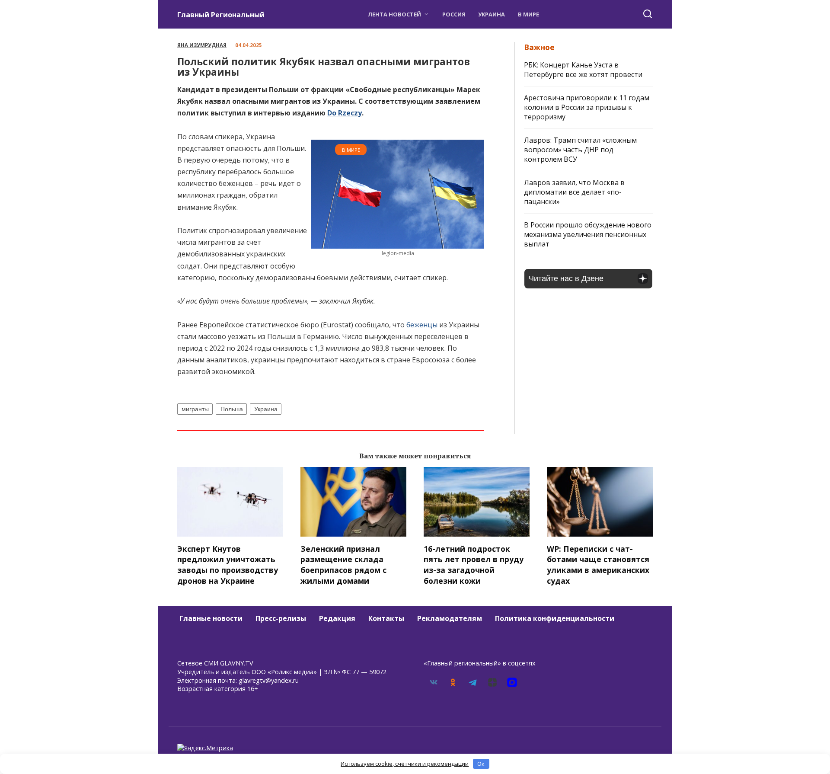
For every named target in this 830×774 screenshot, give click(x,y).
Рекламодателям (449, 618)
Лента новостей (394, 14)
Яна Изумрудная (202, 45)
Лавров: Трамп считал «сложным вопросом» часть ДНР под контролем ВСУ (580, 149)
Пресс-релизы (280, 618)
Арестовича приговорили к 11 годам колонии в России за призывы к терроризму (586, 107)
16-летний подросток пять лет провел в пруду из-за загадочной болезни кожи (474, 565)
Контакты (386, 618)
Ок (481, 764)
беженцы (421, 324)
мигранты (195, 409)
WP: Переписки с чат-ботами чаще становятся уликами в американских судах (598, 565)
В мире (528, 14)
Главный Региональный (221, 14)
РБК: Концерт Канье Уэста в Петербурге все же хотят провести (583, 69)
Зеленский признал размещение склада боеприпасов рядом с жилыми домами (343, 565)
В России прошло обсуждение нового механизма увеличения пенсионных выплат (587, 234)
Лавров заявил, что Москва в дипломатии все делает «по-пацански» (574, 192)
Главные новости (211, 618)
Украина (491, 14)
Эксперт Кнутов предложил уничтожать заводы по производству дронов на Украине (227, 565)
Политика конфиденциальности (554, 618)
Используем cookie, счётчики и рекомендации (405, 764)
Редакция (337, 618)
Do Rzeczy (344, 113)
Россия (453, 14)
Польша (231, 409)
